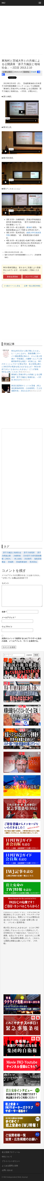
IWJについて (7, 1157)
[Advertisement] (22, 30)
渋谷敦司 (28, 559)
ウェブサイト (7, 627)
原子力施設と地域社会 (12, 553)
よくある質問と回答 (10, 1166)
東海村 (29, 227)
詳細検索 (29, 655)
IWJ (3, 3)
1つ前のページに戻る (12, 286)
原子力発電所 (29, 553)
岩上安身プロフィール (11, 1152)
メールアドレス (8, 617)
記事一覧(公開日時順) (32, 286)
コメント (5, 583)
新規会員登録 (12, 277)
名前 (4, 612)
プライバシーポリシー (11, 1161)
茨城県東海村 (21, 562)
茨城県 (33, 72)
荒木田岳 (33, 562)
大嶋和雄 (17, 556)
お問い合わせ (7, 1170)
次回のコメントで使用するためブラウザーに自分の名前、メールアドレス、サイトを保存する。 (21, 639)
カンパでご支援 (31, 277)
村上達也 (18, 559)
